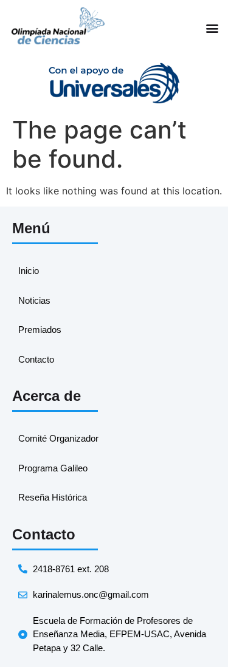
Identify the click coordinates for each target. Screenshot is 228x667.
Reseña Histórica (52, 497)
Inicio (28, 270)
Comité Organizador (58, 438)
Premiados (39, 329)
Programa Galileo (53, 468)
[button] (212, 28)
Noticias (34, 300)
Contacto (36, 359)
